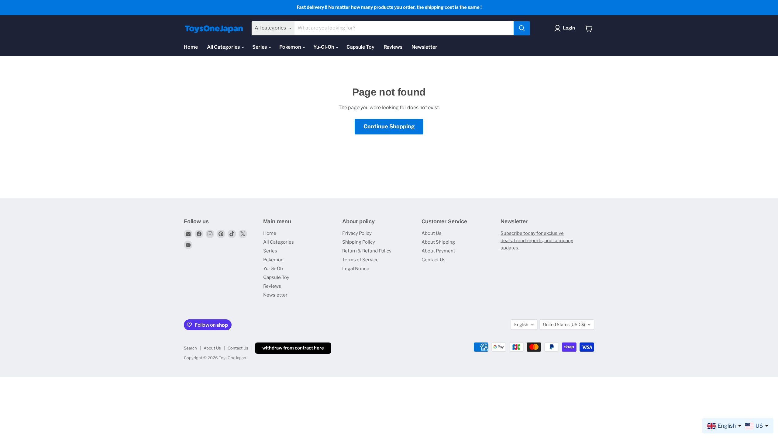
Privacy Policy (357, 233)
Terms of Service (360, 259)
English (521, 324)
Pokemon (290, 47)
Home (191, 47)
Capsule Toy (360, 47)
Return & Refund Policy (366, 251)
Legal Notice (355, 268)
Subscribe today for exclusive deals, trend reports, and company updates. (537, 241)
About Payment (438, 251)
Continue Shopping (389, 126)
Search (190, 348)
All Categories (224, 47)
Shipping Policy (358, 242)
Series (260, 47)
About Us (432, 233)
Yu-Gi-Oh (324, 47)
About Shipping (438, 242)
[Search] (522, 28)
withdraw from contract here (293, 348)
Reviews (393, 47)
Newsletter (424, 47)
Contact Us (434, 259)
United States (564, 324)
